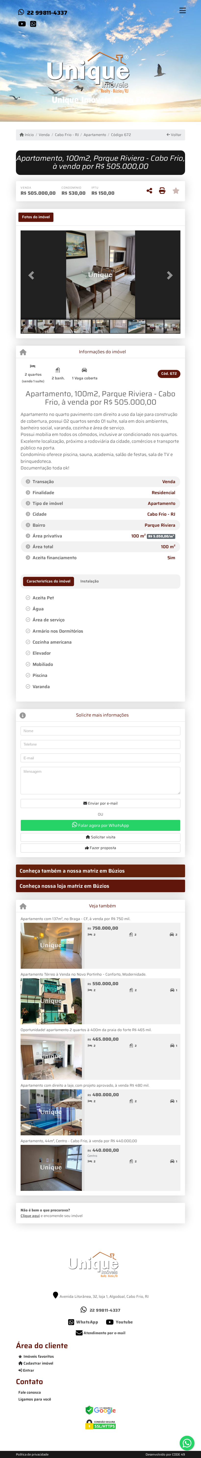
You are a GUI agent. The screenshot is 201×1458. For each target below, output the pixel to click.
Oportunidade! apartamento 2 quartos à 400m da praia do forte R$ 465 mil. (86, 1030)
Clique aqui (30, 1216)
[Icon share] (22, 24)
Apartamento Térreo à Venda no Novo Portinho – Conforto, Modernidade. (83, 974)
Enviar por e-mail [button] (102, 803)
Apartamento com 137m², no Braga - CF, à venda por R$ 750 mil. (75, 919)
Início (29, 135)
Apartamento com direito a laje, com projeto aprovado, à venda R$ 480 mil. (85, 1085)
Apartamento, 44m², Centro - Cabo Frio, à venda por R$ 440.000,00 (79, 1141)
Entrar (28, 1370)
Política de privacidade (32, 1454)
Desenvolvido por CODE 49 (165, 1454)
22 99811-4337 (47, 12)
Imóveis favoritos (39, 1356)
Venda (44, 135)
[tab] (35, 217)
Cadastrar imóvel (38, 1363)
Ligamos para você (34, 1399)
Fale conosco (29, 1392)
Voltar (175, 135)
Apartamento (95, 135)
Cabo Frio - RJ (66, 135)
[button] (33, 275)
